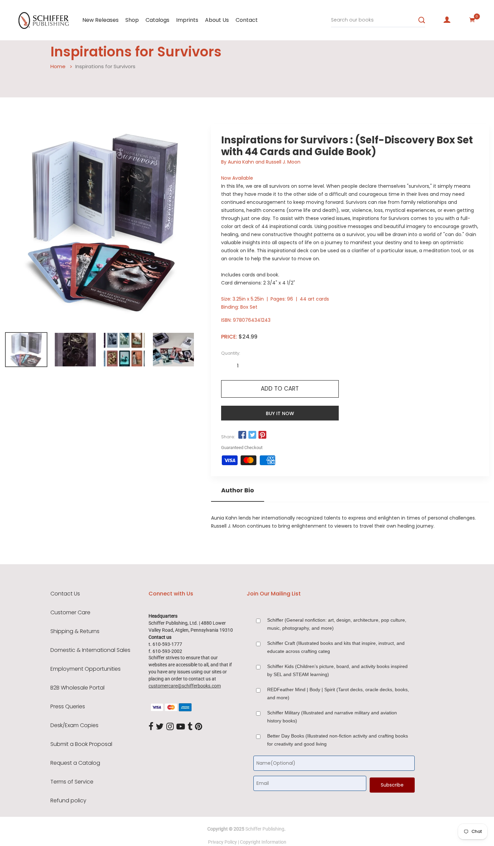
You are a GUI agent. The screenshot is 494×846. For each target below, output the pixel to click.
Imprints (187, 20)
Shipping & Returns (74, 631)
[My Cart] (472, 20)
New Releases (100, 20)
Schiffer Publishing (264, 829)
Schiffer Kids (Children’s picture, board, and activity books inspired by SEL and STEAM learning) (337, 670)
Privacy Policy (222, 842)
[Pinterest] (198, 726)
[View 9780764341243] (26, 349)
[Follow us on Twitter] (252, 435)
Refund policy (68, 800)
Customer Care (70, 612)
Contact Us (65, 593)
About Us (217, 20)
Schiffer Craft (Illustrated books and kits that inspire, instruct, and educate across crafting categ (336, 647)
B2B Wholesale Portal (77, 688)
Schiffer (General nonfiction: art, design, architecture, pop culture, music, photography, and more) (336, 624)
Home (58, 66)
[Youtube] (180, 726)
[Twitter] (160, 726)
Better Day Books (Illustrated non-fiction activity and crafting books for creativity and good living (337, 740)
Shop (132, 20)
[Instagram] (170, 726)
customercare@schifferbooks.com (185, 685)
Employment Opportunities (85, 669)
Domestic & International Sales (90, 650)
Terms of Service (71, 782)
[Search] (421, 20)
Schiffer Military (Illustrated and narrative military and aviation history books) (332, 716)
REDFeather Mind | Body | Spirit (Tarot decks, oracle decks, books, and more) (338, 693)
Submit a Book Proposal (81, 744)
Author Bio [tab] (237, 490)
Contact (247, 20)
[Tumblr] (190, 726)
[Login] (447, 20)
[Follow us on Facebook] (242, 435)
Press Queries (67, 706)
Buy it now (280, 413)
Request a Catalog (75, 763)
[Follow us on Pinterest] (262, 435)
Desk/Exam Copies (74, 725)
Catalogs (157, 20)
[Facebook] (151, 726)
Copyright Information (263, 842)
